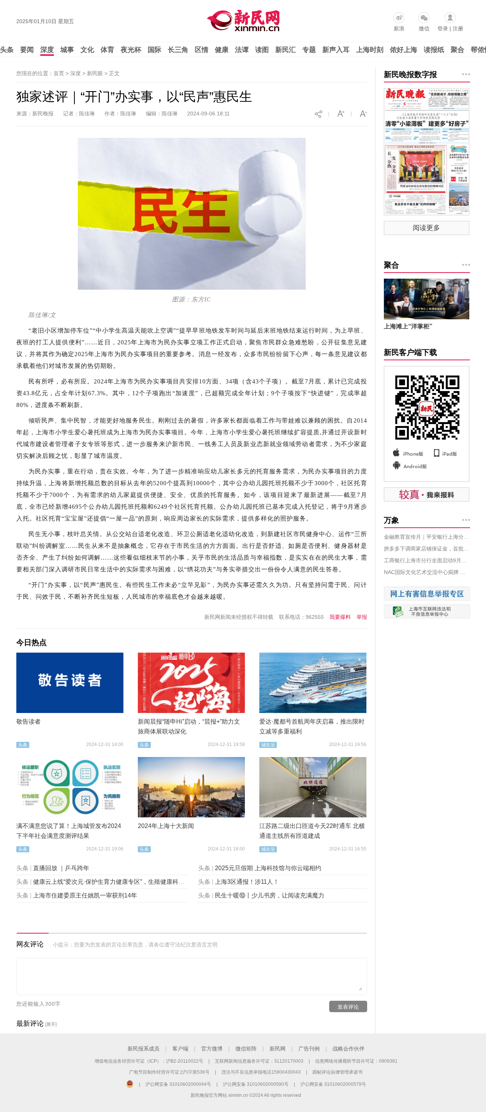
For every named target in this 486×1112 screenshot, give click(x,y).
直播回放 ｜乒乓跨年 (61, 868)
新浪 (399, 28)
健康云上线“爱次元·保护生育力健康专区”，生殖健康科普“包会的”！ (123, 882)
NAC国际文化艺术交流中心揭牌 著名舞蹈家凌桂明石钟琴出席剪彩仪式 (427, 572)
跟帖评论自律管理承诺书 (337, 1072)
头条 (7, 50)
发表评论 (348, 1007)
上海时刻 (369, 50)
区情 (201, 50)
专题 (309, 50)
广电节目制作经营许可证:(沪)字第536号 (169, 1072)
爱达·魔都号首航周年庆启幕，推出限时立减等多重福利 (311, 726)
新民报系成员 (143, 1049)
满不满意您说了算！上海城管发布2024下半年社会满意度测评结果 (68, 831)
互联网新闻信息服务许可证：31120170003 (259, 1061)
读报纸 (434, 50)
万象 (391, 520)
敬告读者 (28, 721)
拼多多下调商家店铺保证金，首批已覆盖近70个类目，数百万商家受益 (427, 549)
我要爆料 (340, 617)
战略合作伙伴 (348, 1049)
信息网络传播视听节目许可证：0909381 (356, 1061)
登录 (442, 28)
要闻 (27, 50)
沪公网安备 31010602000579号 (333, 1084)
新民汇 (285, 50)
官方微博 (211, 1049)
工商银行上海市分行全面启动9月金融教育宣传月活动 (427, 560)
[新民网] (241, 19)
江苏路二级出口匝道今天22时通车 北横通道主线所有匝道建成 (312, 831)
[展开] (51, 1024)
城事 (67, 50)
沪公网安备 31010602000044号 (178, 1084)
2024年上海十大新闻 (166, 826)
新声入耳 (336, 50)
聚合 (457, 50)
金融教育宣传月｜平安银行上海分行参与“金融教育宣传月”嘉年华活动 (427, 537)
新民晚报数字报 (410, 74)
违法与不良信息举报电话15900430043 (261, 1072)
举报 (362, 617)
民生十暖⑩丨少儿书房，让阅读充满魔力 (269, 895)
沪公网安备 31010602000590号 (256, 1084)
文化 (87, 50)
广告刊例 (309, 1049)
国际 (154, 50)
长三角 (178, 50)
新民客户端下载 (410, 352)
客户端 (180, 1049)
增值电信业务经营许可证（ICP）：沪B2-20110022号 (149, 1061)
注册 (458, 28)
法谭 (242, 50)
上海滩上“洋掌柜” (408, 326)
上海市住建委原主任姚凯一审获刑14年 (85, 895)
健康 (222, 50)
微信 (424, 28)
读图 (262, 50)
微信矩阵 (246, 1049)
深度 (47, 50)
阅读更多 (426, 228)
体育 (107, 50)
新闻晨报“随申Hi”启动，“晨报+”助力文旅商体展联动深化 (189, 726)
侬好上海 (403, 50)
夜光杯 (131, 50)
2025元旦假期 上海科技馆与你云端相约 (268, 868)
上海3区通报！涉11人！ (247, 882)
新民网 (278, 1049)
